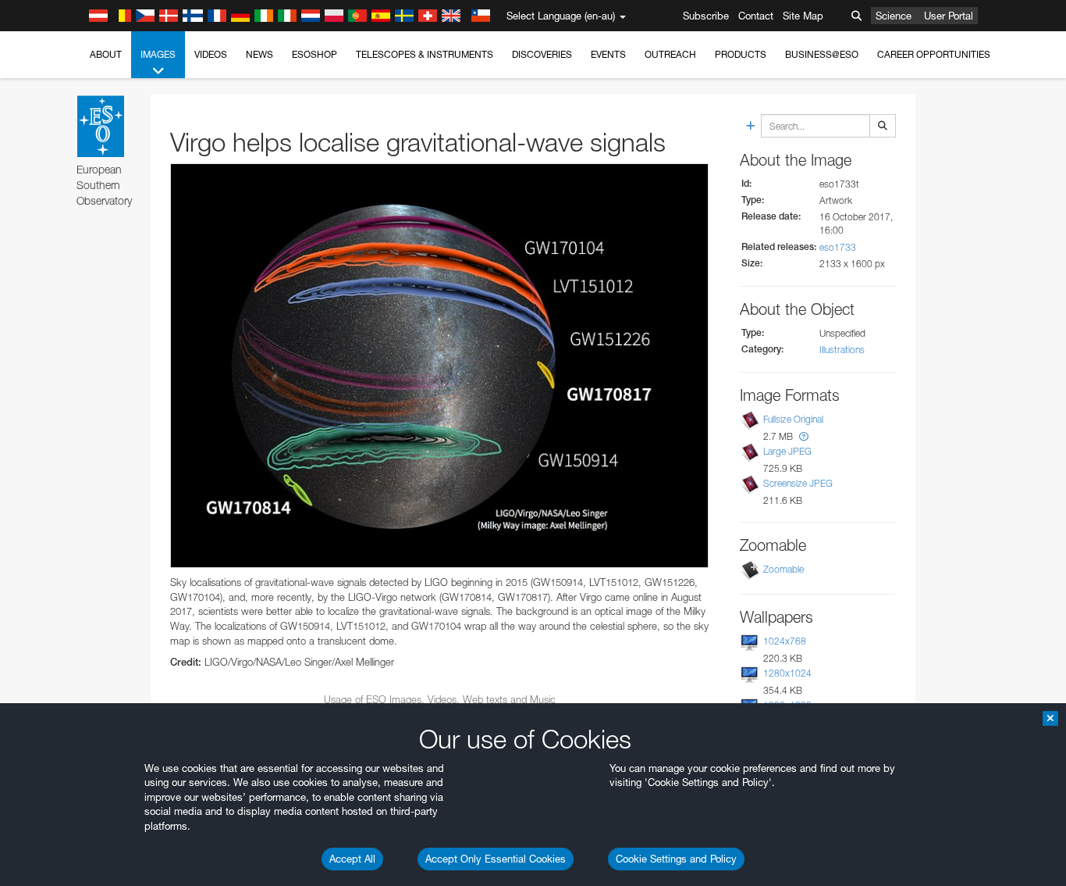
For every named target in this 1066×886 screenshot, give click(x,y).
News (259, 54)
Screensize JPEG (798, 484)
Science (893, 15)
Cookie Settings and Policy (676, 858)
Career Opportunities (933, 54)
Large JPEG (787, 451)
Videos (210, 54)
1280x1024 (787, 673)
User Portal (948, 15)
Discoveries (542, 54)
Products (740, 54)
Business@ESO (821, 54)
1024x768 (784, 641)
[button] (803, 436)
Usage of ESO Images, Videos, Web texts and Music (440, 699)
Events (608, 54)
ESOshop (314, 54)
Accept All (352, 858)
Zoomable (783, 569)
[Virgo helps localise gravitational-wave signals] (439, 365)
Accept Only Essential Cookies (495, 858)
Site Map (803, 15)
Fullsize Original (793, 419)
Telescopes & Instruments (424, 54)
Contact (755, 15)
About (106, 54)
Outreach (670, 54)
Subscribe (706, 15)
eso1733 (837, 247)
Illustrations (842, 349)
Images (158, 54)
